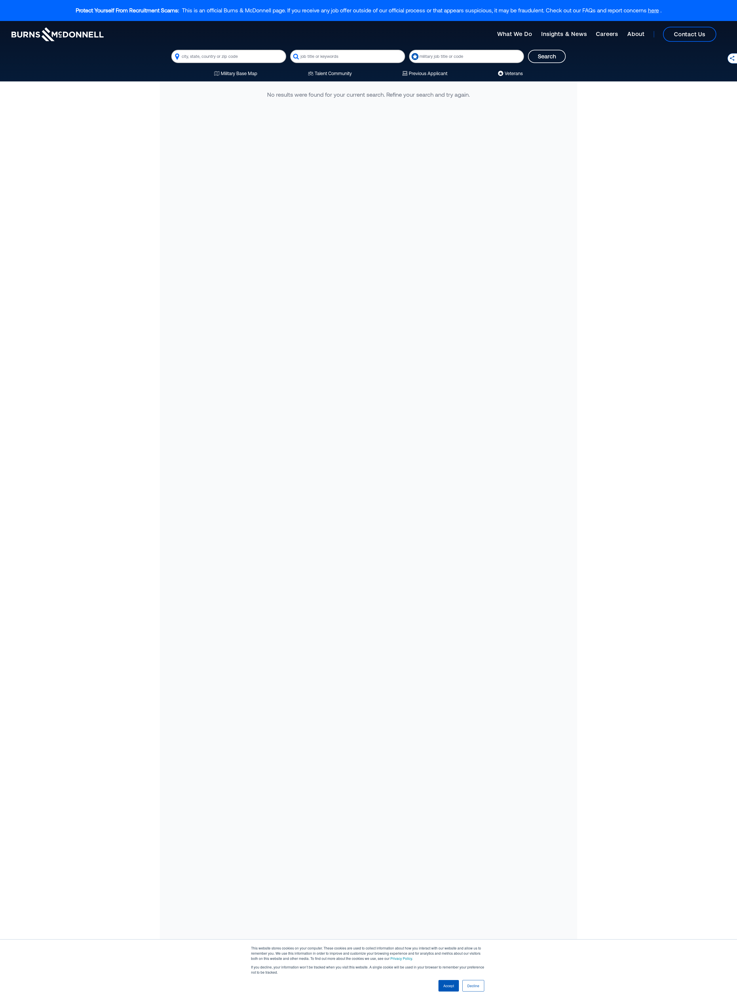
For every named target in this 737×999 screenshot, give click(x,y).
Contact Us (689, 34)
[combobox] (228, 56)
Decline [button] (473, 985)
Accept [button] (448, 985)
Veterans (514, 73)
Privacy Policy (401, 958)
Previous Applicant (428, 73)
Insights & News (564, 33)
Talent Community (333, 73)
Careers (607, 33)
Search (547, 56)
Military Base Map (239, 73)
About (636, 33)
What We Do (514, 33)
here (653, 10)
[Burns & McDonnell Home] (58, 34)
